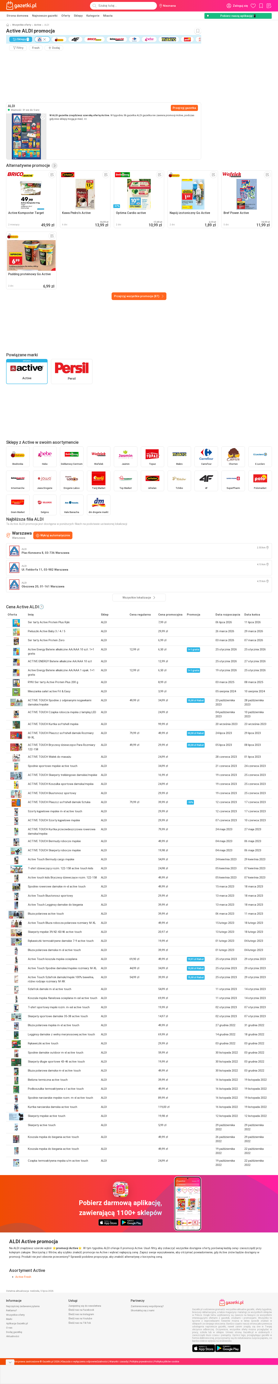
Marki (9, 1319)
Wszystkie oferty (21, 25)
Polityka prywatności (141, 1361)
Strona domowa (17, 15)
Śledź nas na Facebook (81, 1309)
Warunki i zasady (118, 1361)
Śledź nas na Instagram (81, 1314)
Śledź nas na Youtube (80, 1318)
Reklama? (11, 1310)
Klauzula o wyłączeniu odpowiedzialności (84, 1361)
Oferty (65, 15)
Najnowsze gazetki (45, 15)
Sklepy (78, 15)
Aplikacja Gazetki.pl (17, 1323)
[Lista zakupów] (269, 6)
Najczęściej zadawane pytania (23, 1306)
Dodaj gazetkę (14, 1332)
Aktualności (12, 1336)
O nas (9, 1327)
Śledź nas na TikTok (79, 1322)
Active (37, 25)
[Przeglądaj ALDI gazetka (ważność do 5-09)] (26, 136)
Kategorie (92, 15)
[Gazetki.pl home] (22, 6)
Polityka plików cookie (166, 1361)
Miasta (108, 15)
